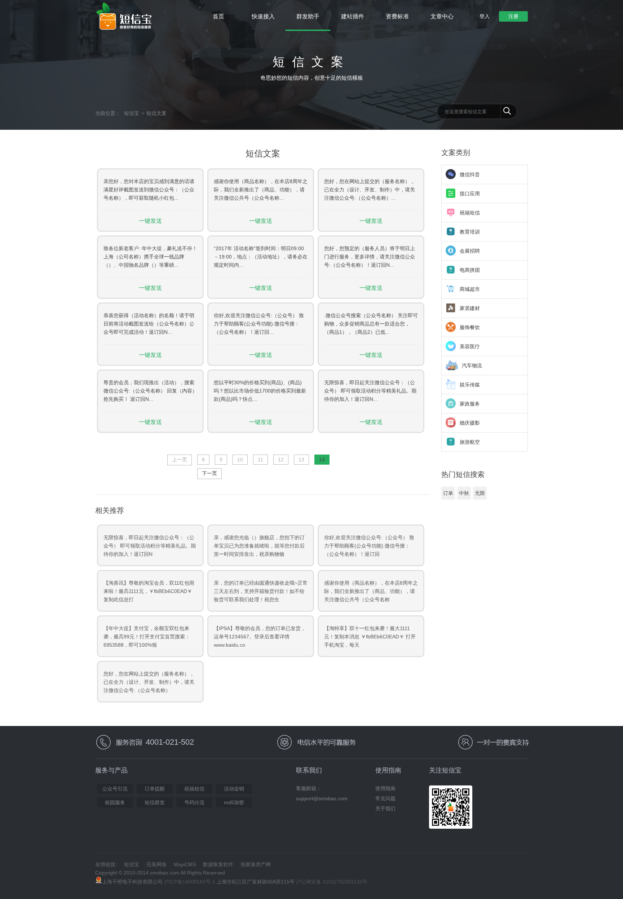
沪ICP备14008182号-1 (189, 882)
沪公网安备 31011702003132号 (331, 882)
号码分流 (194, 802)
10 (240, 459)
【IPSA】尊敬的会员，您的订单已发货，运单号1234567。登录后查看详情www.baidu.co (260, 636)
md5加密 (234, 802)
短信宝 (131, 113)
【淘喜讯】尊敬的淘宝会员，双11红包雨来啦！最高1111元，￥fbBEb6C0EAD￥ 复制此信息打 (148, 591)
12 (281, 459)
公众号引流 (115, 789)
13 (301, 459)
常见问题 (385, 798)
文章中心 (442, 16)
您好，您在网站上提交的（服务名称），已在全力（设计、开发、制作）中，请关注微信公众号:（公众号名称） (148, 682)
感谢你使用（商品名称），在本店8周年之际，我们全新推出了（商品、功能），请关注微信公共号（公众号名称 (371, 591)
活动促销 (234, 789)
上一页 (179, 459)
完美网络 (156, 864)
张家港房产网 (255, 864)
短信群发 (155, 802)
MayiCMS (185, 864)
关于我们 (385, 808)
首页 (218, 16)
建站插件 (352, 16)
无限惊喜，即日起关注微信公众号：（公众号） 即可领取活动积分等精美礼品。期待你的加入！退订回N (149, 546)
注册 (513, 16)
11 (260, 459)
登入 (485, 16)
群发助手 (307, 16)
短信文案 (156, 113)
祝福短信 (194, 789)
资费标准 (397, 16)
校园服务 (115, 802)
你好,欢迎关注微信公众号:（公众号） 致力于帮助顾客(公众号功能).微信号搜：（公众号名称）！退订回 (369, 546)
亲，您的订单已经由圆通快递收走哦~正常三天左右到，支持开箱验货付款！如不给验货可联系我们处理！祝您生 (261, 591)
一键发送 (150, 221)
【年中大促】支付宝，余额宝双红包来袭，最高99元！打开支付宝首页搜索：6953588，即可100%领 (146, 636)
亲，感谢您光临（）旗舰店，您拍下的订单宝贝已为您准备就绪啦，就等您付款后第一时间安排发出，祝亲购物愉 (259, 546)
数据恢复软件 (218, 864)
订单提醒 (155, 789)
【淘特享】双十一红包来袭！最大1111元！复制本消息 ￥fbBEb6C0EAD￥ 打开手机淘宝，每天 (370, 636)
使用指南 (385, 788)
